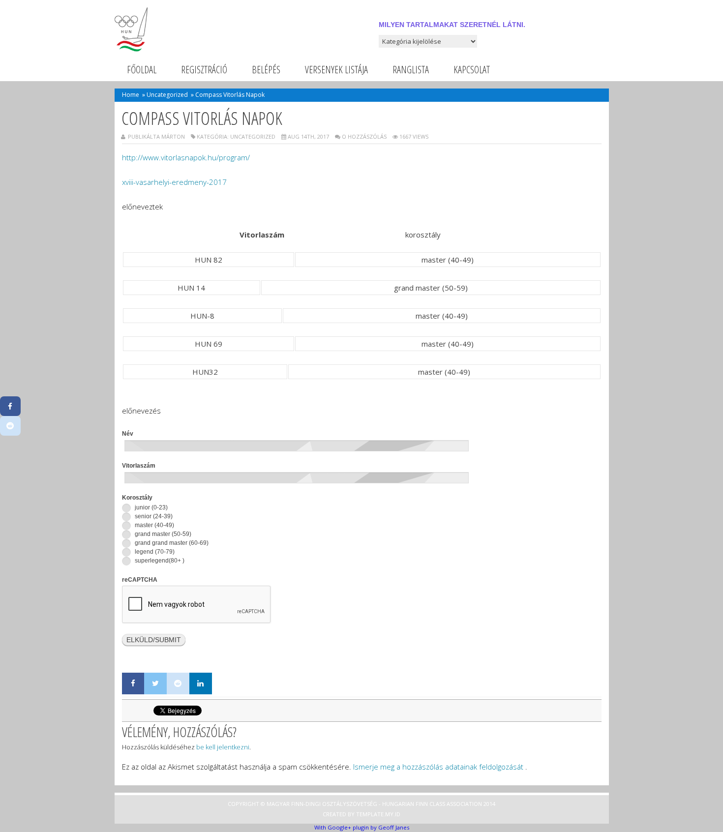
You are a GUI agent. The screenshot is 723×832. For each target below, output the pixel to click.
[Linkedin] (200, 683)
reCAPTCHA (139, 579)
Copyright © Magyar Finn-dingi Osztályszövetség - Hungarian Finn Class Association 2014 (361, 803)
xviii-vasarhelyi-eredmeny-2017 (174, 182)
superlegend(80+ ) (158, 560)
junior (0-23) (150, 507)
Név (127, 433)
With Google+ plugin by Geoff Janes (361, 827)
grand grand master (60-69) (171, 542)
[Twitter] (155, 683)
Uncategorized (167, 94)
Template (370, 814)
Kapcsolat (471, 69)
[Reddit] (178, 683)
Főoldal (141, 69)
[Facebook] (133, 683)
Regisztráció (204, 69)
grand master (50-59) (162, 534)
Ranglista (410, 69)
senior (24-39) (153, 516)
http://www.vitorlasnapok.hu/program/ (186, 157)
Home (130, 94)
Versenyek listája (336, 69)
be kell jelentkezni (222, 747)
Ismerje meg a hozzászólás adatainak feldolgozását (438, 767)
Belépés (266, 69)
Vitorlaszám (138, 465)
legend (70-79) (154, 551)
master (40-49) (153, 525)
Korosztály (137, 497)
